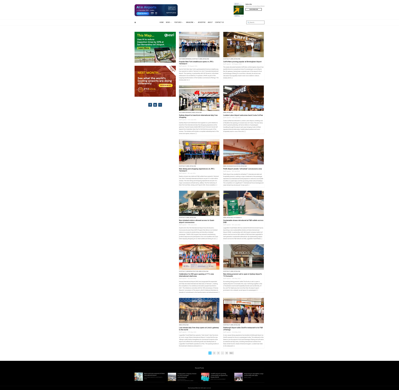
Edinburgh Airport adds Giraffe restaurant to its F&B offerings (243, 329)
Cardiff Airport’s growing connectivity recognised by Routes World (219, 375)
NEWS (168, 22)
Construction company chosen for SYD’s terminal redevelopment (186, 375)
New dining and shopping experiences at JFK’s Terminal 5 (196, 170)
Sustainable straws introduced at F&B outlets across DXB (243, 221)
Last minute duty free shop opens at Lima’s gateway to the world (199, 329)
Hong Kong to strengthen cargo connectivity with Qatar (253, 374)
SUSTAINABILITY (237, 217)
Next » (231, 353)
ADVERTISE (202, 22)
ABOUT (210, 22)
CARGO (246, 377)
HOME (162, 22)
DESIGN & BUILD (181, 379)
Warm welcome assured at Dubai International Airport (154, 374)
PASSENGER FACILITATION (233, 166)
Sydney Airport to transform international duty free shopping (198, 116)
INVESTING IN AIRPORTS (183, 380)
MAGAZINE (189, 22)
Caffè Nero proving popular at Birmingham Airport (242, 62)
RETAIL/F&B (206, 59)
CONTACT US (219, 22)
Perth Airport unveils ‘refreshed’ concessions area (242, 169)
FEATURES (178, 22)
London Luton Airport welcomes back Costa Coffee (243, 115)
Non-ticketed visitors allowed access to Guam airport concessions (196, 221)
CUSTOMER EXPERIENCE (185, 59)
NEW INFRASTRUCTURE (192, 271)
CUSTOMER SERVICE (149, 377)
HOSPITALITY (195, 59)
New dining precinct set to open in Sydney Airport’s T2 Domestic (242, 275)
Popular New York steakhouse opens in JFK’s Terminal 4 (196, 63)
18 (226, 353)
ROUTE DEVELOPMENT (220, 379)
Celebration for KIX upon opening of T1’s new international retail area (196, 275)
